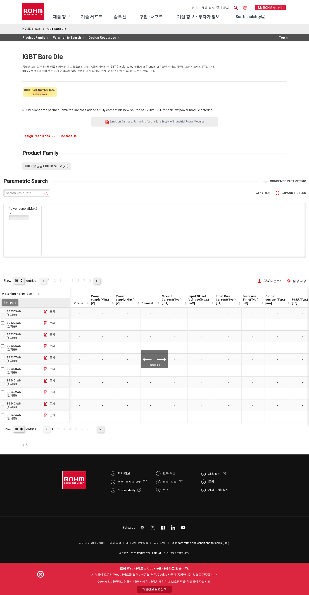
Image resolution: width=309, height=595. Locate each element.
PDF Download (40, 92)
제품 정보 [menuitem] (61, 16)
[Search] (235, 7)
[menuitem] (248, 16)
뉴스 (195, 7)
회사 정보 (124, 473)
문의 (226, 7)
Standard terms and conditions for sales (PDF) (200, 543)
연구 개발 (169, 473)
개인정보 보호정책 (137, 543)
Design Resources (102, 37)
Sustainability (248, 16)
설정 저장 (299, 281)
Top (282, 37)
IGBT (38, 29)
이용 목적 (115, 543)
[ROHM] (33, 13)
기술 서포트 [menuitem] (91, 16)
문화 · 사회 (170, 482)
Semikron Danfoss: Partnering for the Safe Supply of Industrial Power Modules (156, 121)
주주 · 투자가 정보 (129, 482)
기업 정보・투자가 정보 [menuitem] (198, 16)
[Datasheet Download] (46, 312)
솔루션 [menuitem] (120, 16)
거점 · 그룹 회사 (218, 490)
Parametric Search (67, 37)
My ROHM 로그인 (270, 7)
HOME (26, 28)
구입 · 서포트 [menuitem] (151, 16)
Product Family (33, 37)
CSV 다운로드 (273, 281)
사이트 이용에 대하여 (92, 543)
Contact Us (68, 136)
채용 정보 (208, 7)
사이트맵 (159, 543)
